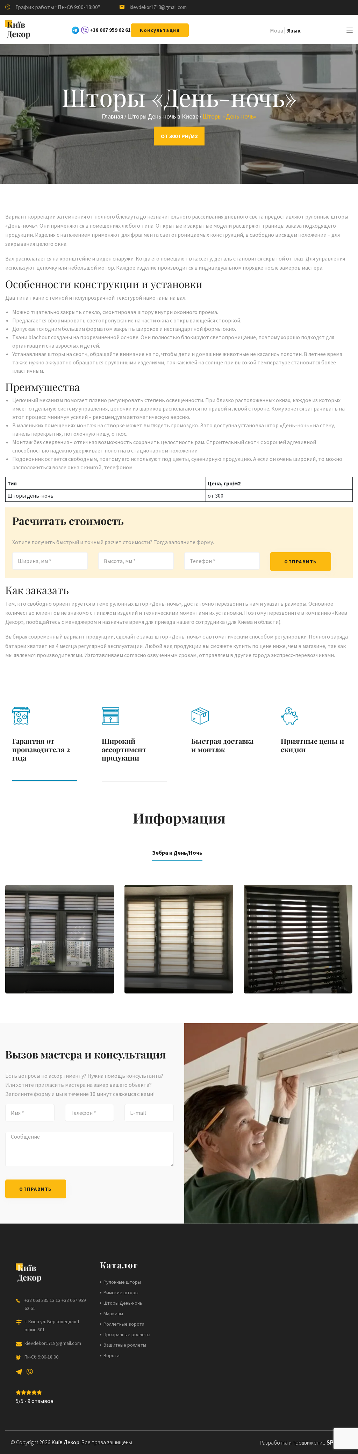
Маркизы (113, 1313)
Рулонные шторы (122, 1282)
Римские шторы (120, 1292)
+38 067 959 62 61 (110, 30)
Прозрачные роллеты (126, 1334)
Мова (276, 30)
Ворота (111, 1355)
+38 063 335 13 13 (42, 1300)
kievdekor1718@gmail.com (158, 7)
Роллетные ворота (123, 1324)
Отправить (300, 561)
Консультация (160, 30)
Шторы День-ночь (122, 1303)
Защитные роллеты (124, 1345)
